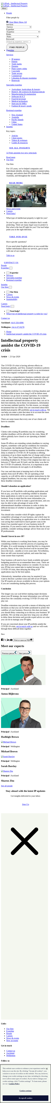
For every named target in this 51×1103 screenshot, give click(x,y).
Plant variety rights (19, 69)
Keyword (10, 39)
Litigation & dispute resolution (24, 78)
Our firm (9, 160)
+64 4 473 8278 (17, 327)
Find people (17, 47)
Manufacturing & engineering (24, 94)
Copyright (16, 71)
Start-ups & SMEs (19, 103)
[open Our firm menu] (7, 292)
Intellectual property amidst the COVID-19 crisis (26, 334)
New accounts (12, 1040)
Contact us (11, 263)
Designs (15, 66)
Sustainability (11, 299)
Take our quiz (18, 237)
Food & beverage (19, 99)
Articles (15, 136)
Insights (9, 127)
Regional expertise (14, 110)
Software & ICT (18, 96)
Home (8, 331)
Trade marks (17, 64)
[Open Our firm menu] (10, 287)
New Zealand (17, 115)
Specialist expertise (14, 85)
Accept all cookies (25, 1098)
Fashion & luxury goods (22, 106)
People (9, 13)
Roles (8, 34)
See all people (7, 786)
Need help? (11, 213)
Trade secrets (17, 73)
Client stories (17, 138)
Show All (23, 22)
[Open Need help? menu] (12, 306)
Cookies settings (25, 1091)
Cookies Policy (14, 1084)
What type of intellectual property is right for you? (26, 314)
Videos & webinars (19, 140)
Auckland (10, 1053)
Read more (16, 183)
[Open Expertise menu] (10, 268)
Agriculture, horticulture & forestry (26, 89)
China (14, 122)
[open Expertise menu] (7, 273)
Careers (9, 211)
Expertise (10, 29)
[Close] (47, 1069)
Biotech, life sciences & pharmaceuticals (28, 92)
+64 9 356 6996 (17, 323)
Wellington (10, 1055)
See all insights (19, 148)
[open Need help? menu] (7, 311)
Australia (15, 117)
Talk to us (10, 255)
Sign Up (25, 804)
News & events (12, 297)
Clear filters (13, 22)
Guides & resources (20, 143)
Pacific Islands (17, 119)
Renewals (16, 80)
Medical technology (20, 101)
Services (9, 24)
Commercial (17, 76)
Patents (14, 61)
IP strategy (16, 59)
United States (17, 124)
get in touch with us (38, 410)
